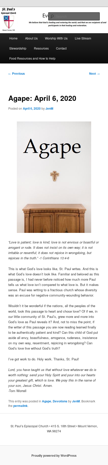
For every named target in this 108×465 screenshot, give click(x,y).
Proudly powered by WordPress (54, 455)
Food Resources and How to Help (32, 58)
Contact (61, 48)
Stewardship (17, 48)
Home (13, 38)
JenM (49, 108)
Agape (46, 401)
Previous (16, 73)
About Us (31, 38)
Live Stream (83, 38)
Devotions (60, 401)
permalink (20, 405)
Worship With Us (56, 38)
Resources (41, 48)
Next (94, 73)
